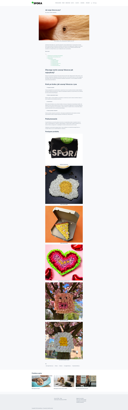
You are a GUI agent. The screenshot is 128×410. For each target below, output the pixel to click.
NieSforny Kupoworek (55, 60)
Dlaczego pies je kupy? (36, 388)
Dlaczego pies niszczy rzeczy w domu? (60, 388)
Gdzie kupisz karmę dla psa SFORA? (60, 399)
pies (45, 12)
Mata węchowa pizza (55, 62)
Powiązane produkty (53, 59)
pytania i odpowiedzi (53, 12)
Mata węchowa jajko (55, 61)
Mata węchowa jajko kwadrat (56, 65)
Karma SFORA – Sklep (58, 398)
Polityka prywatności (80, 402)
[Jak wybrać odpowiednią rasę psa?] (86, 381)
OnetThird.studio (50, 408)
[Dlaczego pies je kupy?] (42, 381)
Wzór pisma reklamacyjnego (81, 399)
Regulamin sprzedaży (80, 398)
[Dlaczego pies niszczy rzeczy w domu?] (64, 381)
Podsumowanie (50, 58)
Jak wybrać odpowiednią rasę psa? (82, 388)
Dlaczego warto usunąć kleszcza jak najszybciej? (55, 55)
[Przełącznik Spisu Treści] (46, 54)
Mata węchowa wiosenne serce (56, 63)
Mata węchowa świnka (55, 64)
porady (48, 12)
